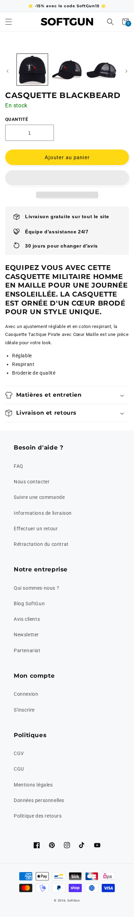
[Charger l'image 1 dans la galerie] (32, 69)
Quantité (16, 119)
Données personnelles (39, 800)
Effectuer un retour (36, 528)
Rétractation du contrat (41, 544)
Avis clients (27, 619)
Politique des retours (38, 816)
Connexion (26, 694)
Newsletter (26, 634)
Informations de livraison (43, 513)
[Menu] (8, 21)
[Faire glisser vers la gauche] (7, 71)
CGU (19, 769)
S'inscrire (24, 710)
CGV (19, 753)
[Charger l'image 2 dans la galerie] (66, 69)
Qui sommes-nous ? (36, 588)
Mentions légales (33, 785)
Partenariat (27, 650)
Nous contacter (31, 481)
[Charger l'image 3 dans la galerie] (101, 69)
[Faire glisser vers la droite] (126, 71)
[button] (67, 178)
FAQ (18, 466)
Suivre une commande (39, 497)
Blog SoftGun (29, 603)
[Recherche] (110, 21)
